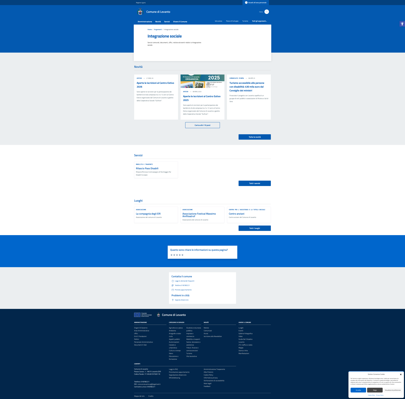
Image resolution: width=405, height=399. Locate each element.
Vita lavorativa (191, 356)
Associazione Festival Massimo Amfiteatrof (199, 215)
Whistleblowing (174, 377)
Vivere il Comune (180, 21)
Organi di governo (140, 327)
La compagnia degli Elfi (148, 214)
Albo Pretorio (208, 372)
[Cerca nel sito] (266, 11)
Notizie (206, 327)
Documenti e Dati (140, 345)
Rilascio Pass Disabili (147, 168)
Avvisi (206, 333)
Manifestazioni (244, 353)
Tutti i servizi (254, 183)
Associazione (141, 210)
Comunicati (208, 330)
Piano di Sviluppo (232, 21)
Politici (136, 339)
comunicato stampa (237, 78)
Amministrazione (145, 21)
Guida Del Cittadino (245, 339)
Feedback (207, 386)
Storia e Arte (243, 350)
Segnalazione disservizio (177, 375)
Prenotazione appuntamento (179, 372)
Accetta (358, 390)
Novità (158, 21)
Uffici (136, 333)
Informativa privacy (211, 377)
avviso (140, 78)
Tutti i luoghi (254, 228)
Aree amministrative (141, 330)
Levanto (241, 342)
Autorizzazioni (174, 342)
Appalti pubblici (174, 339)
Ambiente (172, 330)
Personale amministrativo (143, 342)
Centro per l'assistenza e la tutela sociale (247, 210)
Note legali (207, 383)
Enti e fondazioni (140, 336)
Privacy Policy (379, 395)
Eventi (241, 330)
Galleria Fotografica (245, 333)
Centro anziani (236, 214)
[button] (402, 24)
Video (240, 336)
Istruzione (218, 21)
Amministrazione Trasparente (214, 369)
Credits (150, 396)
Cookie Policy (371, 395)
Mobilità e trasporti (144, 164)
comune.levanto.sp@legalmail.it (149, 384)
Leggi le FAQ (173, 369)
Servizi (167, 21)
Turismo (245, 21)
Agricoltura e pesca (176, 327)
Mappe (241, 347)
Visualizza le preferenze (393, 390)
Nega (375, 390)
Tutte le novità (255, 137)
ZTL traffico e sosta (245, 345)
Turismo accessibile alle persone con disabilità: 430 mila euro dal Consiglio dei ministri (247, 86)
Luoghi (241, 327)
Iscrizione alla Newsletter (213, 336)
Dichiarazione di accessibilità (214, 380)
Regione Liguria (141, 2)
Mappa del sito (139, 396)
